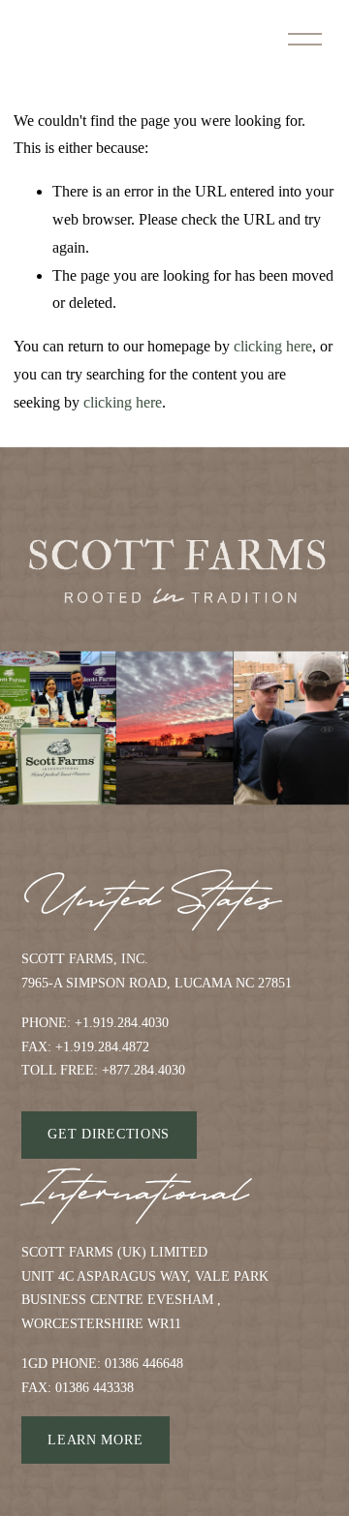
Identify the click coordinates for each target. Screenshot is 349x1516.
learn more (95, 1440)
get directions (109, 1134)
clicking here (273, 346)
